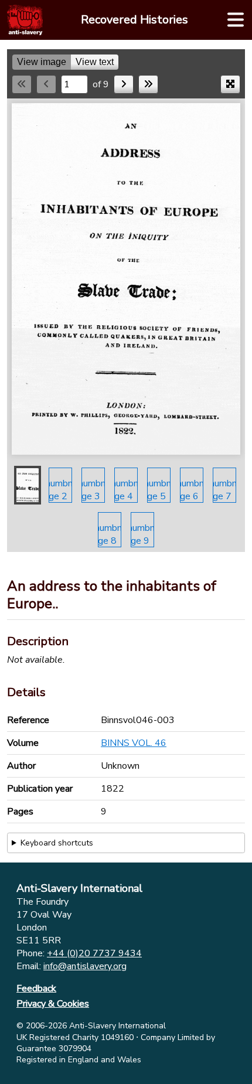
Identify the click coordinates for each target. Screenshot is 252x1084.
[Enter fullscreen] (230, 84)
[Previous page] (46, 84)
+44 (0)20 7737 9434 (94, 953)
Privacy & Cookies (52, 1003)
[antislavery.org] (25, 20)
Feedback (36, 988)
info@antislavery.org (85, 966)
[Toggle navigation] (235, 20)
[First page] (22, 84)
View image (41, 62)
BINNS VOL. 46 (133, 743)
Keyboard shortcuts (57, 842)
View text (95, 62)
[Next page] (124, 84)
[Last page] (148, 84)
